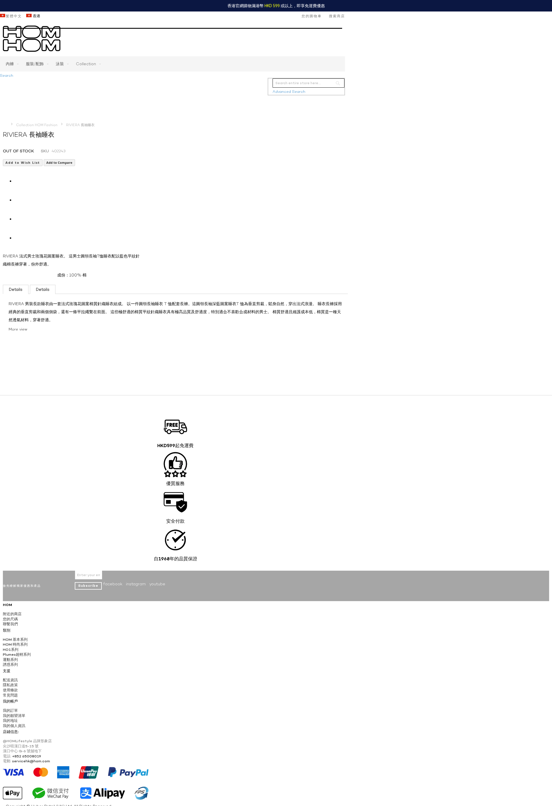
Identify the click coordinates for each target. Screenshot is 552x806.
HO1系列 (10, 649)
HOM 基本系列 (15, 639)
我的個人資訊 (14, 725)
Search (6, 75)
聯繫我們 (10, 624)
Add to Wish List (22, 162)
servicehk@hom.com (31, 761)
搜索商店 (337, 16)
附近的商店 (12, 613)
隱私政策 (10, 684)
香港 (36, 16)
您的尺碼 (10, 619)
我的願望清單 (14, 715)
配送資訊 (10, 680)
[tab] (15, 289)
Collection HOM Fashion (36, 125)
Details (15, 289)
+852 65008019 (26, 756)
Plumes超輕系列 (17, 654)
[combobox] (308, 83)
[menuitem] (11, 64)
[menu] (172, 64)
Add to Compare (59, 162)
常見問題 (10, 695)
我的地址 (10, 720)
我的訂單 (10, 710)
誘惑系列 (10, 664)
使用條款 (10, 690)
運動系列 (10, 659)
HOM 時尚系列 (15, 644)
